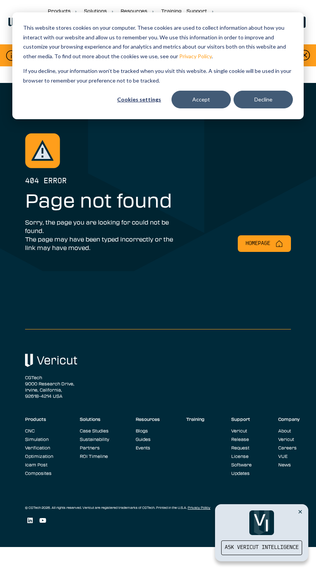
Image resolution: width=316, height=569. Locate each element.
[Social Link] (30, 520)
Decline (263, 99)
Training (171, 10)
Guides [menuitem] (143, 439)
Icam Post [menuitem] (36, 464)
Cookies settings (139, 99)
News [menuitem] (284, 464)
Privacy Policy (195, 56)
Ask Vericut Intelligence (262, 547)
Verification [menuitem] (37, 447)
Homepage (259, 244)
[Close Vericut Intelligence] (300, 511)
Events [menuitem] (143, 447)
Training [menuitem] (195, 419)
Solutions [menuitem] (90, 419)
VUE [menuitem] (282, 456)
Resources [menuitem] (148, 419)
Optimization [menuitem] (39, 456)
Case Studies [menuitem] (94, 430)
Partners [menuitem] (90, 447)
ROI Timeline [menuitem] (94, 456)
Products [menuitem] (35, 419)
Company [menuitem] (289, 419)
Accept (201, 99)
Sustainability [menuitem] (94, 439)
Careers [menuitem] (287, 447)
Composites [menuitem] (38, 473)
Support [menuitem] (240, 419)
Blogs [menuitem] (142, 430)
